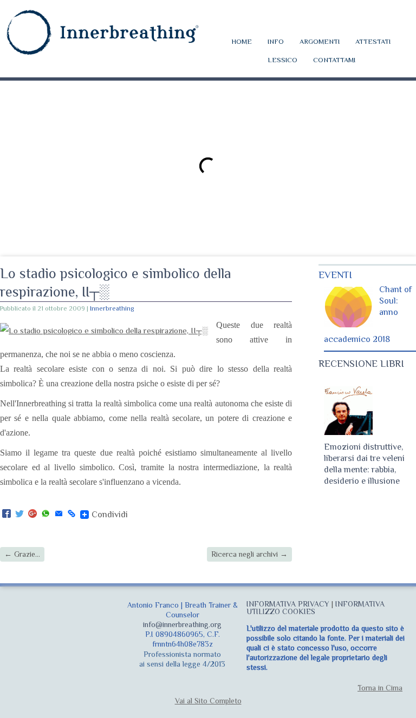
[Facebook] (6, 514)
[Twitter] (19, 514)
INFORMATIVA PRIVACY (287, 604)
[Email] (58, 514)
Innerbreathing (112, 308)
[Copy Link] (71, 514)
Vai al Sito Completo (208, 700)
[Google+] (32, 514)
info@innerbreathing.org (182, 624)
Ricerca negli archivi (249, 554)
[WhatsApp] (45, 514)
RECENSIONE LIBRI (361, 363)
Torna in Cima (380, 687)
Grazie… (22, 554)
